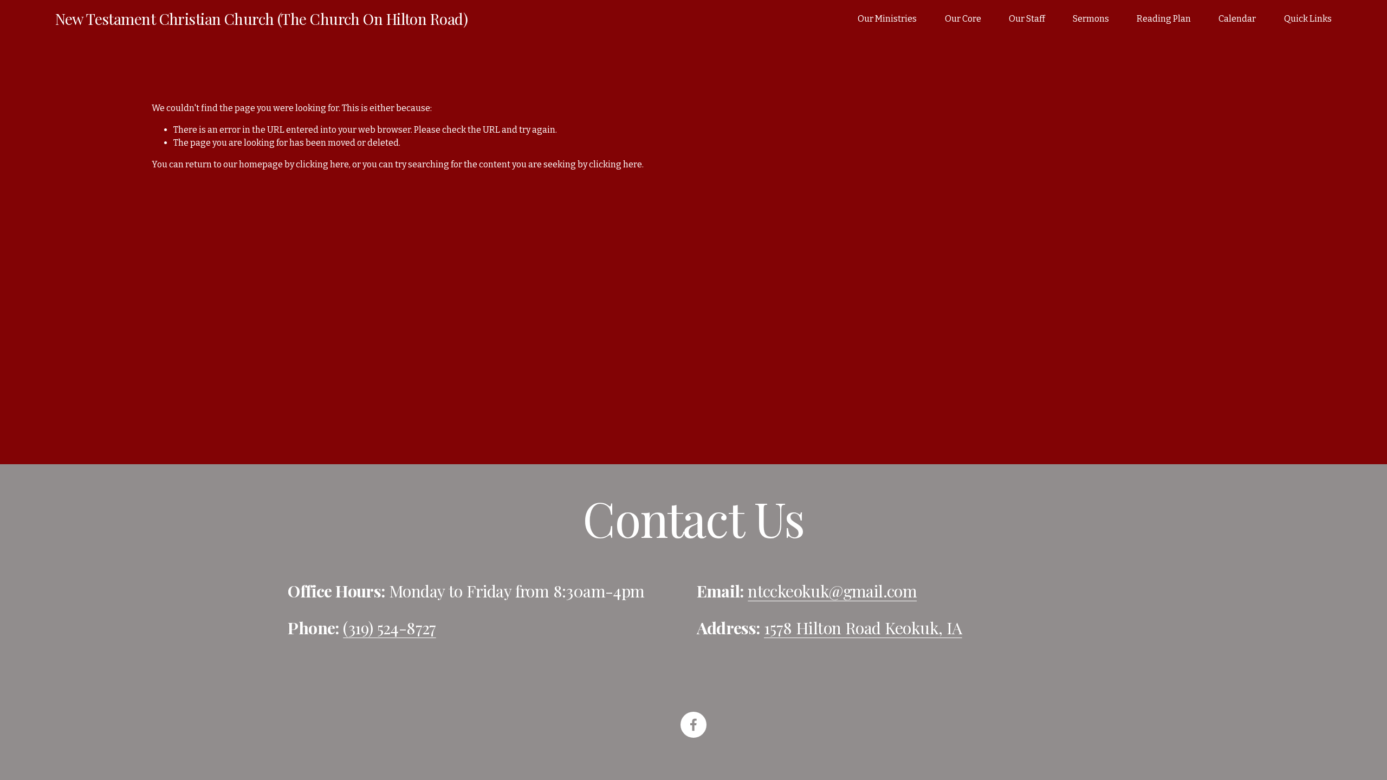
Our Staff (1027, 19)
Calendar (1237, 19)
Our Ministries (887, 19)
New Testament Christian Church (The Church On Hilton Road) (261, 19)
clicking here (322, 164)
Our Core (963, 19)
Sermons (1091, 19)
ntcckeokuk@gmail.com (832, 591)
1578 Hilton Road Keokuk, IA (863, 628)
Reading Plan (1164, 19)
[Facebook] (693, 725)
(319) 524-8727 (389, 628)
